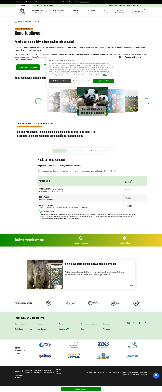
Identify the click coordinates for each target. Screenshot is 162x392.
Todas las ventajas (76, 151)
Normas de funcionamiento (49, 371)
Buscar (129, 5)
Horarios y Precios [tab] (91, 11)
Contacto (122, 5)
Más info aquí (84, 2)
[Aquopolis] (132, 356)
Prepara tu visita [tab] (76, 11)
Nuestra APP (64, 329)
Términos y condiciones (38, 371)
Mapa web (41, 324)
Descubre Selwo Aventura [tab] (58, 11)
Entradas (106, 324)
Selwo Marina (42, 47)
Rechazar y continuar (60, 81)
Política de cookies (58, 371)
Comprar (137, 12)
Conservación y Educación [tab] (37, 11)
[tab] (138, 11)
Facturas (106, 329)
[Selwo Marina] (45, 345)
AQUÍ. (105, 75)
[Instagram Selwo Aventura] (134, 323)
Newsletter (41, 329)
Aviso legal (18, 371)
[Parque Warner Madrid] (45, 356)
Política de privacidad (28, 371)
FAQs (139, 5)
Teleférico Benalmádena (57, 47)
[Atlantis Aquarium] (103, 356)
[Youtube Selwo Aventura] (145, 323)
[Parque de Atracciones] (74, 356)
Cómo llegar (113, 5)
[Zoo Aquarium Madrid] (103, 345)
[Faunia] (132, 345)
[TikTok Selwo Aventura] (128, 323)
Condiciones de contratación (98, 151)
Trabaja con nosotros (23, 329)
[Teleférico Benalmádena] (74, 345)
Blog (134, 5)
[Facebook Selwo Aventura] (139, 323)
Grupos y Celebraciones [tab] (120, 11)
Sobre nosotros (21, 324)
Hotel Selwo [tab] (106, 11)
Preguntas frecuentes (90, 324)
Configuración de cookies (19, 376)
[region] (82, 71)
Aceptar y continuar (103, 81)
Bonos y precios (59, 151)
